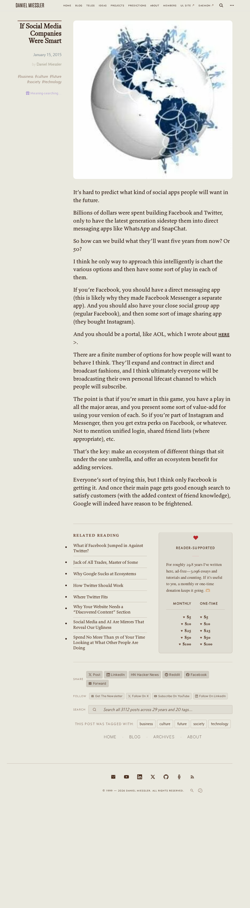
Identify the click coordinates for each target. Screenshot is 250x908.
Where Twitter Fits (90, 597)
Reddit (174, 675)
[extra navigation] (232, 5)
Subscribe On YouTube (173, 696)
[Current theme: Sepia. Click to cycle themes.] (200, 790)
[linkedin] (139, 776)
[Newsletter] (113, 776)
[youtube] (126, 776)
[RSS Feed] (192, 776)
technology (219, 723)
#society (33, 82)
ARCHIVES (164, 736)
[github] (166, 776)
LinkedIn (118, 675)
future (182, 723)
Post (96, 675)
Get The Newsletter (108, 696)
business (146, 723)
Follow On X (140, 696)
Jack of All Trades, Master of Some (105, 562)
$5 (187, 617)
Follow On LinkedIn (212, 696)
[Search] (221, 5)
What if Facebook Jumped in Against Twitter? (108, 548)
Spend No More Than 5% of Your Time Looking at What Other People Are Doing (109, 642)
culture (164, 723)
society (198, 723)
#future (56, 76)
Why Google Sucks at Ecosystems (104, 573)
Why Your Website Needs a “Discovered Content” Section (102, 609)
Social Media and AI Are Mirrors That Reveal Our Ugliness (108, 624)
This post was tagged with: (104, 724)
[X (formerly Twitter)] (152, 776)
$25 (186, 630)
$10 (186, 624)
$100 (185, 644)
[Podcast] (179, 776)
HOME (110, 736)
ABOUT (194, 736)
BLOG (135, 736)
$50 (186, 637)
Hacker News (145, 675)
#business (25, 76)
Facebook (199, 675)
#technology (52, 82)
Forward (99, 683)
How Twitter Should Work (98, 585)
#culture (41, 76)
